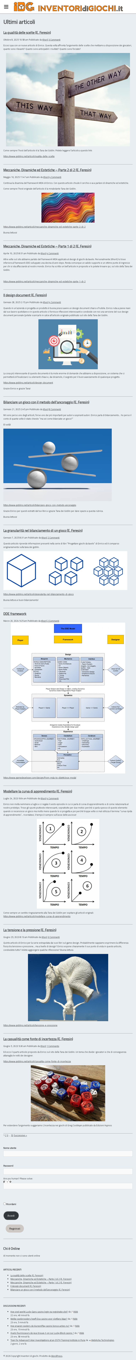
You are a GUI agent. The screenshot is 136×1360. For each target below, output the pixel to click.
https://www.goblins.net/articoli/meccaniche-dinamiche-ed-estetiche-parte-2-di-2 (44, 226)
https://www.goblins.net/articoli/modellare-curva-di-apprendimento (36, 916)
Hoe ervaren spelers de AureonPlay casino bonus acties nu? (39, 1326)
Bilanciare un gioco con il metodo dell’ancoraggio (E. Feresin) (46, 402)
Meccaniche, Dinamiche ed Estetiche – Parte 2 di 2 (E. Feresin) (47, 169)
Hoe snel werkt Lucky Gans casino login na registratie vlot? (39, 1311)
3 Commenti (54, 39)
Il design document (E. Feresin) (25, 295)
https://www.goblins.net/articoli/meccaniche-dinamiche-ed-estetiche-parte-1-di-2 (44, 281)
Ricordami (11, 1204)
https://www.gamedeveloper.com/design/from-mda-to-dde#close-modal (39, 777)
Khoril (45, 39)
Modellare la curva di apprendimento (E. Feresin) (37, 791)
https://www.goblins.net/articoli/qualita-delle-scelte (29, 156)
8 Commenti (55, 409)
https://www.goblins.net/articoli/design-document (28, 382)
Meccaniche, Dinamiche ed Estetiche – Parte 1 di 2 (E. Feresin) (47, 246)
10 (12, 1135)
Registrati (14, 1229)
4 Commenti (55, 177)
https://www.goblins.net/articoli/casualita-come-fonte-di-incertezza (37, 1061)
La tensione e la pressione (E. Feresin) (29, 929)
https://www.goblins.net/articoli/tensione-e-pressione (30, 1025)
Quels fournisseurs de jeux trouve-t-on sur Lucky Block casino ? (42, 1333)
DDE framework (14, 613)
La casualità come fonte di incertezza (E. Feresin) (38, 1038)
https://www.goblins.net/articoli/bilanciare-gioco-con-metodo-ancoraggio (39, 505)
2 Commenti (54, 537)
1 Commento (53, 1046)
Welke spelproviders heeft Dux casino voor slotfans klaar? (38, 1319)
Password (8, 1165)
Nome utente (9, 1148)
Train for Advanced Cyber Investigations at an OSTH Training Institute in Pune (47, 1340)
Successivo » (20, 1135)
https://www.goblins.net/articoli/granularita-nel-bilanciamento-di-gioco (38, 594)
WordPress (56, 1356)
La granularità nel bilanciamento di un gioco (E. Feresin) (43, 530)
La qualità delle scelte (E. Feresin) (27, 32)
